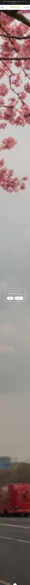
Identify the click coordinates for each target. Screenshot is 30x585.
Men (10, 298)
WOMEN (19, 298)
